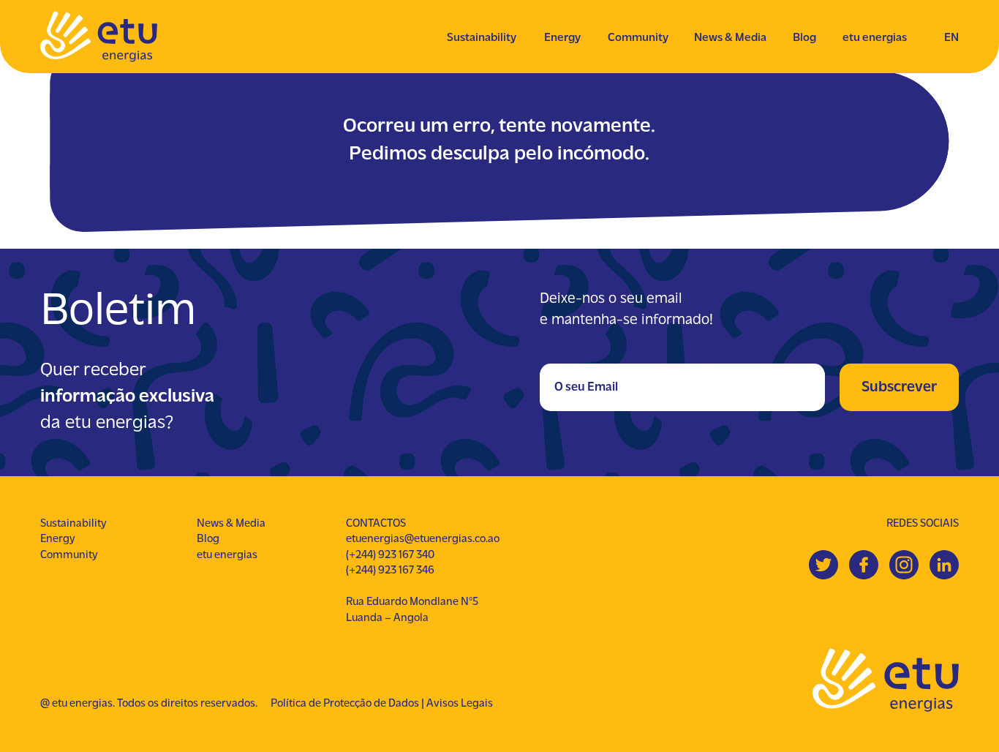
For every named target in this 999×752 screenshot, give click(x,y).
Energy (562, 38)
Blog (804, 38)
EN (951, 38)
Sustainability (481, 38)
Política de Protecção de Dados (345, 704)
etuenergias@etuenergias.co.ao (422, 539)
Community (638, 38)
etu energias (874, 38)
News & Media (730, 38)
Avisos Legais (459, 704)
